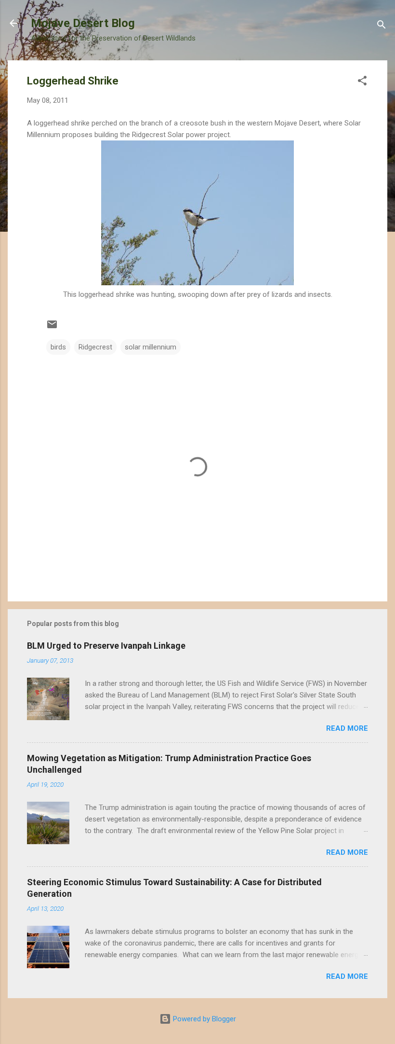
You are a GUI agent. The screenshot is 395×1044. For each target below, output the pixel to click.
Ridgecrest (95, 347)
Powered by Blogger (203, 1019)
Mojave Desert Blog (83, 23)
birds (58, 347)
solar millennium (150, 347)
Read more (347, 728)
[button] (362, 82)
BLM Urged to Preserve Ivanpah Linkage (106, 645)
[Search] (381, 26)
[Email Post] (52, 327)
